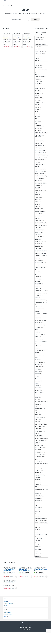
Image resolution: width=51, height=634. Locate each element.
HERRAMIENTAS (38, 279)
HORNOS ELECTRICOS (39, 173)
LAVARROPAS (37, 364)
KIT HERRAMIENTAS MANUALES (41, 313)
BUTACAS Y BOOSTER (39, 51)
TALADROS (37, 336)
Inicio (4, 5)
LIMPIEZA (37, 442)
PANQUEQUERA (38, 449)
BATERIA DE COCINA (39, 164)
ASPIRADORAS (38, 414)
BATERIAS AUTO (38, 39)
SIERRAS (36, 329)
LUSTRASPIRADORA (39, 445)
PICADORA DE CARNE (39, 456)
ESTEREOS (37, 42)
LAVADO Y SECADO (39, 362)
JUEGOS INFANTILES (39, 350)
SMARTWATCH (38, 507)
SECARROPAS (38, 371)
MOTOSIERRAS (38, 322)
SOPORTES (37, 544)
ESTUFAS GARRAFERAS (40, 148)
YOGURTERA (37, 484)
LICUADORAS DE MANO (40, 440)
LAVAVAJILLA (37, 369)
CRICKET (36, 297)
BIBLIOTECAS (37, 380)
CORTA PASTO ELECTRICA (40, 290)
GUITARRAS (37, 348)
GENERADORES (38, 306)
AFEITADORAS (38, 213)
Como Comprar (7, 612)
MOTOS (36, 376)
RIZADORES (37, 239)
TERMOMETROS (38, 246)
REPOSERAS (37, 116)
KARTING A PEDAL (38, 81)
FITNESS (36, 258)
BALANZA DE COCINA (39, 417)
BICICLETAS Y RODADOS (40, 76)
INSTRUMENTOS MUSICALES (41, 341)
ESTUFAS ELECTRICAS (39, 145)
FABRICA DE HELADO (39, 426)
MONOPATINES (38, 83)
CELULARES (37, 503)
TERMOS (36, 123)
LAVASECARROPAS (39, 366)
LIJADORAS (37, 318)
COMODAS (37, 385)
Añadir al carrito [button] (11, 47)
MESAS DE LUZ (38, 387)
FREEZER (36, 274)
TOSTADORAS (38, 477)
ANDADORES (37, 49)
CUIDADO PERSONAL (39, 211)
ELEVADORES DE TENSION (40, 300)
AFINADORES (37, 345)
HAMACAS (37, 357)
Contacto (6, 605)
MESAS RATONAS (38, 392)
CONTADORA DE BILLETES (40, 253)
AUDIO (36, 63)
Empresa (6, 601)
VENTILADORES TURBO (40, 157)
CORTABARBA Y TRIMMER (40, 222)
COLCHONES (37, 100)
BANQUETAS (37, 90)
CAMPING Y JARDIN (39, 88)
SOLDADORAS (38, 332)
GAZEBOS (37, 104)
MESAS (36, 111)
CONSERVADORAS (39, 102)
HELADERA (37, 276)
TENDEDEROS (38, 373)
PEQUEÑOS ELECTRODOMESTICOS (40, 407)
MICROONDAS (38, 180)
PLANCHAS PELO (38, 236)
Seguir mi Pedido (7, 614)
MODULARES (37, 394)
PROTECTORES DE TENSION (41, 534)
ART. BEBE (37, 46)
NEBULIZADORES (38, 232)
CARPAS (36, 95)
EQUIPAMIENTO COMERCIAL (41, 250)
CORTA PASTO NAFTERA (40, 293)
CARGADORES (38, 286)
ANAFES (36, 162)
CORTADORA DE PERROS (40, 225)
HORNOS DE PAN (38, 435)
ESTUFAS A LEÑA (38, 143)
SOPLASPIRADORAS (39, 334)
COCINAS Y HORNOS (39, 159)
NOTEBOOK (37, 201)
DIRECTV (37, 529)
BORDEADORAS (38, 93)
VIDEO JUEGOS (38, 549)
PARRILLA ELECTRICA (39, 452)
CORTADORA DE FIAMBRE (40, 255)
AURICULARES (38, 65)
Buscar (35, 19)
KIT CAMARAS (38, 197)
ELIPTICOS (37, 264)
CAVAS (36, 269)
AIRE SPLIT (6, 35)
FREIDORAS (37, 433)
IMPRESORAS (37, 194)
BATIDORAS (37, 419)
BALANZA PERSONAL (39, 215)
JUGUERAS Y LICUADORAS (40, 438)
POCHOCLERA (38, 461)
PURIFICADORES (38, 495)
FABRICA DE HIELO (38, 428)
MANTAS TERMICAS (39, 229)
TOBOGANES (37, 359)
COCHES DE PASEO (39, 53)
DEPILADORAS (38, 227)
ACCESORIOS (37, 551)
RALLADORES (37, 468)
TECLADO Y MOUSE (39, 208)
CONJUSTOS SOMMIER (40, 171)
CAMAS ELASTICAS (39, 355)
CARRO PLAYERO (38, 97)
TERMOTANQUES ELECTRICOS (41, 522)
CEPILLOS (37, 218)
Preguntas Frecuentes (8, 603)
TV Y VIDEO (37, 527)
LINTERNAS (37, 109)
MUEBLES (37, 378)
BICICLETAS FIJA (38, 260)
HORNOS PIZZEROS (39, 178)
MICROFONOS (38, 67)
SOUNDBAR (37, 546)
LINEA (36, 505)
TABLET (36, 206)
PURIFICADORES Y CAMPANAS (41, 489)
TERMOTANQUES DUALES (40, 520)
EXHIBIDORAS (38, 272)
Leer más (46, 577)
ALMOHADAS (37, 185)
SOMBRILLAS (37, 121)
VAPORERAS (37, 479)
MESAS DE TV (38, 390)
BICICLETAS (37, 79)
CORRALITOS (37, 56)
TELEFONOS (37, 498)
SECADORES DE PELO (39, 241)
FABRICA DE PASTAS (39, 431)
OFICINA (36, 399)
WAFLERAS (37, 482)
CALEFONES (37, 515)
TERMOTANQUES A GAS (40, 518)
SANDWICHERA (38, 472)
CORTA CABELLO (38, 220)
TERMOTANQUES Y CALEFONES (39, 510)
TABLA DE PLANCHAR (39, 475)
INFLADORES (37, 107)
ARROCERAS (37, 412)
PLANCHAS (37, 459)
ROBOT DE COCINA (39, 470)
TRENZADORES (38, 248)
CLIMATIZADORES (38, 141)
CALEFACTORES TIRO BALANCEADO (39, 136)
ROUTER (36, 204)
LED (35, 532)
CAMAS (36, 383)
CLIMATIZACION (38, 125)
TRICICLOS (37, 86)
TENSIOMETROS (38, 243)
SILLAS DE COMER (38, 60)
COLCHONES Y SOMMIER (40, 183)
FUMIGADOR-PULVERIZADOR (41, 302)
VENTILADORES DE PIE (39, 152)
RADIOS (36, 74)
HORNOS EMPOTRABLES (40, 176)
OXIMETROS (37, 234)
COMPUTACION (38, 192)
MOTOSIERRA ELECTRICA (40, 320)
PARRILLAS (37, 114)
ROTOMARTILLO (38, 327)
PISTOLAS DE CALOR (39, 325)
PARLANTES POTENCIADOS (41, 70)
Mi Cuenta (6, 616)
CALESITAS (37, 352)
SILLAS (36, 118)
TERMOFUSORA (38, 339)
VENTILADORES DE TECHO (40, 155)
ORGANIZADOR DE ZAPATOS (41, 401)
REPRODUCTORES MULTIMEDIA (39, 539)
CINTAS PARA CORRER (39, 262)
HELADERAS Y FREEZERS (40, 267)
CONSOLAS (37, 556)
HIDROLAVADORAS (39, 309)
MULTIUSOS (37, 397)
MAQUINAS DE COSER (39, 447)
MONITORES (37, 199)
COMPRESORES (38, 288)
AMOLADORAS (38, 281)
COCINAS (37, 166)
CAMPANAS (37, 493)
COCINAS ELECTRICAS (39, 169)
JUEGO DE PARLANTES (39, 44)
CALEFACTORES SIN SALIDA (41, 132)
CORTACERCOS (38, 295)
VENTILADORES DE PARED (40, 150)
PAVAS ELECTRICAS (39, 454)
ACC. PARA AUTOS (39, 37)
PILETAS (36, 486)
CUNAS (36, 58)
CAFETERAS (37, 421)
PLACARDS (37, 404)
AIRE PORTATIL (38, 128)
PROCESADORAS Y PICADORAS (41, 463)
